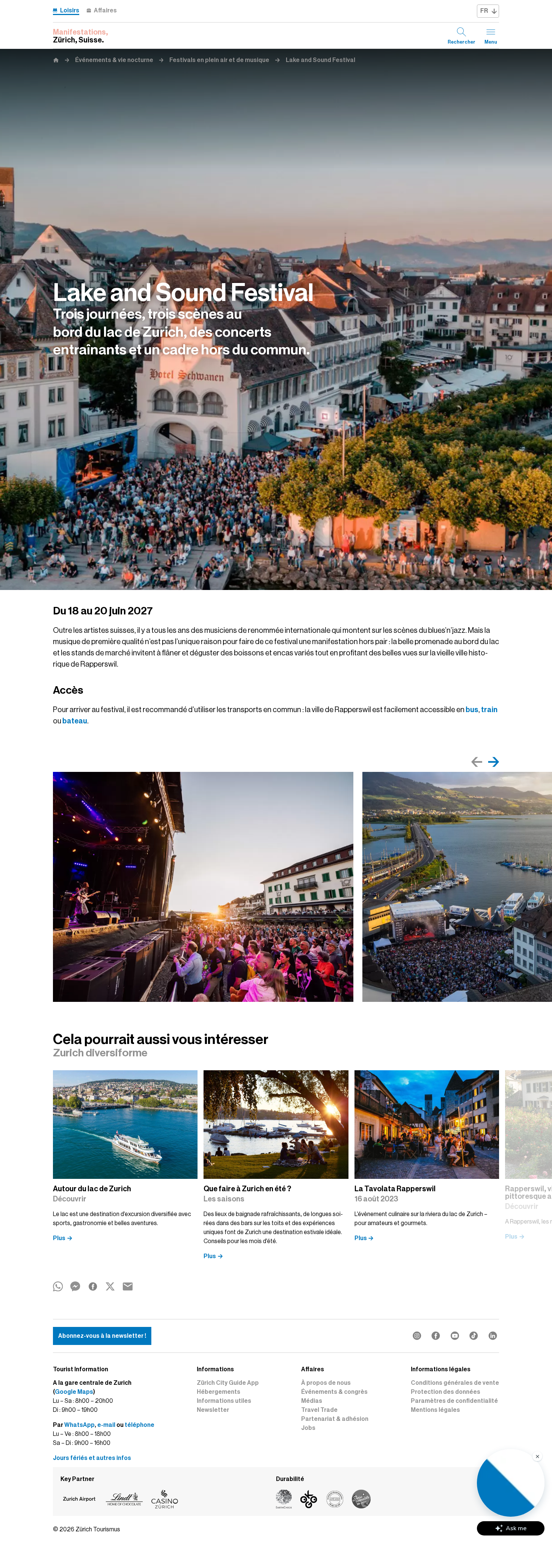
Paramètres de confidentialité (454, 1401)
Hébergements (218, 1392)
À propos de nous (326, 1383)
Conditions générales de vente (455, 1383)
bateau (74, 721)
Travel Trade (319, 1410)
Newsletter (213, 1410)
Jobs (308, 1428)
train (489, 709)
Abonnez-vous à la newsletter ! (102, 1336)
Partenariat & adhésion (334, 1419)
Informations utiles (224, 1401)
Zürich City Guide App (228, 1383)
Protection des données (445, 1392)
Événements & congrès (334, 1392)
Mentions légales (435, 1410)
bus (472, 709)
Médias (311, 1401)
